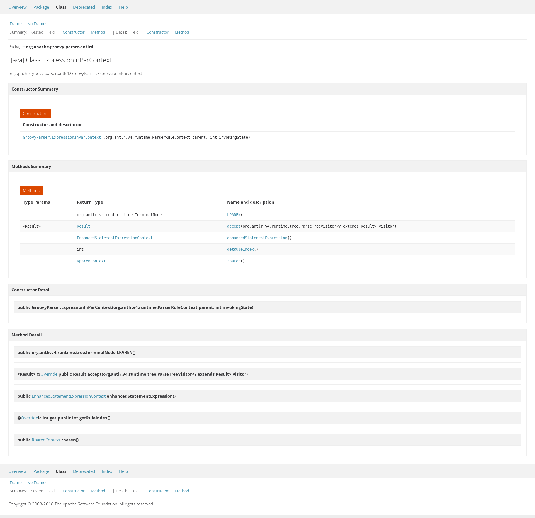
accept (233, 226)
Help (123, 7)
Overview (17, 7)
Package (41, 7)
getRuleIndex (240, 249)
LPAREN (233, 214)
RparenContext (91, 261)
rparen (233, 261)
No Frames (37, 23)
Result (83, 226)
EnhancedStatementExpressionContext (115, 238)
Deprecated (84, 7)
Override (48, 374)
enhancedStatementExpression (257, 238)
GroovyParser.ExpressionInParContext (62, 137)
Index (107, 7)
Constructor (74, 32)
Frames (16, 23)
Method (98, 32)
